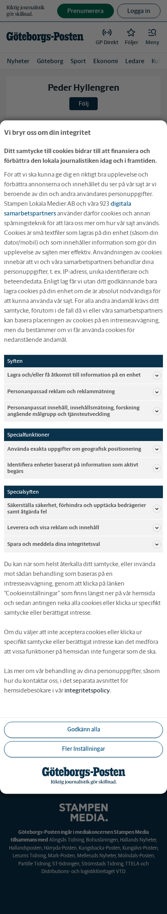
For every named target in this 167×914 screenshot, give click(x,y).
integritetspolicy (87, 690)
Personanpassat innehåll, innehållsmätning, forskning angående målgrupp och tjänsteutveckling (73, 411)
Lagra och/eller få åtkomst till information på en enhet (74, 375)
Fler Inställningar (83, 749)
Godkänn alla (83, 729)
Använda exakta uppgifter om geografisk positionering (74, 448)
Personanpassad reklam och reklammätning (61, 391)
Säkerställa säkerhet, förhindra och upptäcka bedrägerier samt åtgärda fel (76, 508)
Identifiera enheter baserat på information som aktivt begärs (72, 468)
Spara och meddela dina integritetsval (53, 544)
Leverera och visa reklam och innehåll (53, 527)
